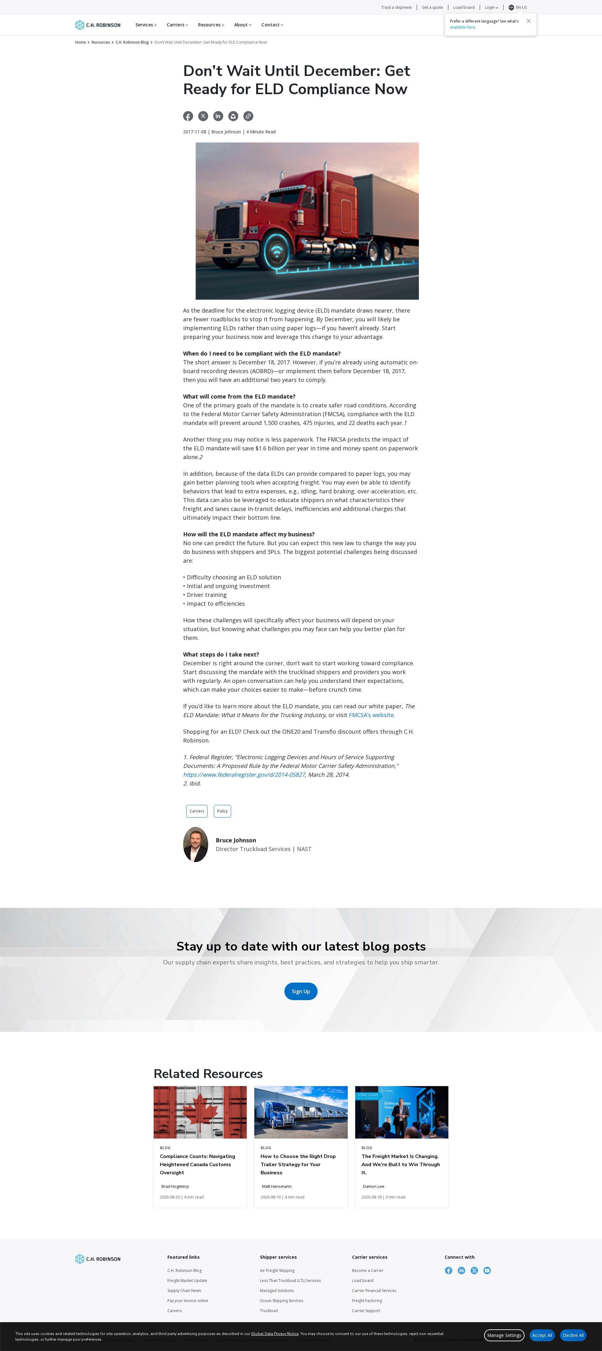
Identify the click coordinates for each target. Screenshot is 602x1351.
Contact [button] (271, 25)
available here (462, 27)
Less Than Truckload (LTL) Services (290, 1280)
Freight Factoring (367, 1300)
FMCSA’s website (371, 715)
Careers (174, 1310)
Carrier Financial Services (374, 1290)
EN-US (521, 7)
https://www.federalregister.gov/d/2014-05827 (244, 774)
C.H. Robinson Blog (132, 42)
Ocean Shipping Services (281, 1300)
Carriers (197, 811)
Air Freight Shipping (277, 1270)
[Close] (528, 21)
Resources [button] (210, 25)
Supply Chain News (184, 1290)
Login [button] (490, 7)
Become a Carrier (367, 1270)
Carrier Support (366, 1310)
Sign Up (301, 991)
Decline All (573, 1335)
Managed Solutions (277, 1290)
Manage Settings (504, 1335)
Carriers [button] (176, 25)
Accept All (542, 1335)
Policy (222, 811)
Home (80, 42)
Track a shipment (396, 7)
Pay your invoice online (187, 1300)
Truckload (269, 1310)
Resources (101, 42)
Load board (464, 7)
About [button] (241, 25)
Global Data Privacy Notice (274, 1333)
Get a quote (432, 7)
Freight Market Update (187, 1280)
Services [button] (144, 25)
